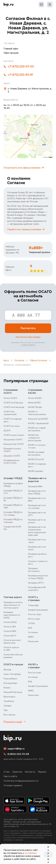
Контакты (30, 771)
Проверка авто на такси (37, 541)
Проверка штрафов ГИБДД (13, 484)
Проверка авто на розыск (37, 521)
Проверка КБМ (35, 486)
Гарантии (17, 771)
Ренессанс (33, 641)
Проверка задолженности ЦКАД (12, 615)
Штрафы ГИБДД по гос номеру (13, 513)
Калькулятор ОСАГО (14, 444)
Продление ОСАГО (13, 439)
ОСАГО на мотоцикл (14, 435)
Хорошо (48, 854)
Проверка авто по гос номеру (37, 506)
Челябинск (9, 701)
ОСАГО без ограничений (10, 413)
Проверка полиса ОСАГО (12, 450)
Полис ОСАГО (10, 398)
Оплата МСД (10, 622)
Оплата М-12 (10, 635)
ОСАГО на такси (12, 426)
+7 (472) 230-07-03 (21, 66)
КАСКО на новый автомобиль (36, 453)
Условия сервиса (13, 785)
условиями (31, 852)
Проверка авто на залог (37, 548)
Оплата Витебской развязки (13, 656)
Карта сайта (10, 776)
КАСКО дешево (35, 471)
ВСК (30, 627)
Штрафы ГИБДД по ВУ (13, 499)
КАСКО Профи (35, 407)
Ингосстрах (34, 618)
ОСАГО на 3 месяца (13, 402)
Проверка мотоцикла (33, 569)
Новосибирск (10, 678)
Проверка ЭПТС (36, 582)
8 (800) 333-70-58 (18, 753)
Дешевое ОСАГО (12, 455)
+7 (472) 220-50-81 (20, 74)
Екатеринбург (10, 683)
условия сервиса (28, 345)
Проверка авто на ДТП (37, 514)
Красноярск (9, 696)
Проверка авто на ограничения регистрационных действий (37, 531)
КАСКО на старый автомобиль (36, 429)
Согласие (19, 360)
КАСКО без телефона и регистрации (34, 438)
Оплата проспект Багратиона (12, 641)
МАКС (31, 636)
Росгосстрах (34, 614)
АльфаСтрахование (38, 609)
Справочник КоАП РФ (12, 528)
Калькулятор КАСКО (38, 418)
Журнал (42, 771)
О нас (7, 771)
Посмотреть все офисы (22, 167)
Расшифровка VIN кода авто (37, 588)
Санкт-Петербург (12, 674)
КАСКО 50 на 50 (36, 459)
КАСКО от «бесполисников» (37, 413)
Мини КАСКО (34, 402)
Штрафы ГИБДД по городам (13, 520)
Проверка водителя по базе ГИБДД (38, 577)
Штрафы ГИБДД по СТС (13, 492)
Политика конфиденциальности (21, 780)
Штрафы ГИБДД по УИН (13, 506)
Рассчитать (28, 328)
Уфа (6, 710)
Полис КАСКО (35, 398)
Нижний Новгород (13, 692)
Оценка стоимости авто (37, 562)
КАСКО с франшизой (38, 423)
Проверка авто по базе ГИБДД (37, 492)
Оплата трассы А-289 (11, 648)
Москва (7, 669)
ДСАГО (7, 430)
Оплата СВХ (10, 626)
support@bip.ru (15, 748)
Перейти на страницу (24, 229)
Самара (7, 705)
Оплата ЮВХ (10, 631)
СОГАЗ (31, 623)
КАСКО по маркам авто (37, 465)
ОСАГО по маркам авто (13, 420)
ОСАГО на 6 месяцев (14, 407)
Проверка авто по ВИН (37, 499)
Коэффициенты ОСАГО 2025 (11, 461)
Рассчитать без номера (28, 337)
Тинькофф (33, 605)
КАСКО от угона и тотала (37, 446)
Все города (9, 714)
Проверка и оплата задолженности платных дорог (13, 605)
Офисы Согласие (38, 360)
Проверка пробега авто (37, 555)
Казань (7, 687)
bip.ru (6, 360)
